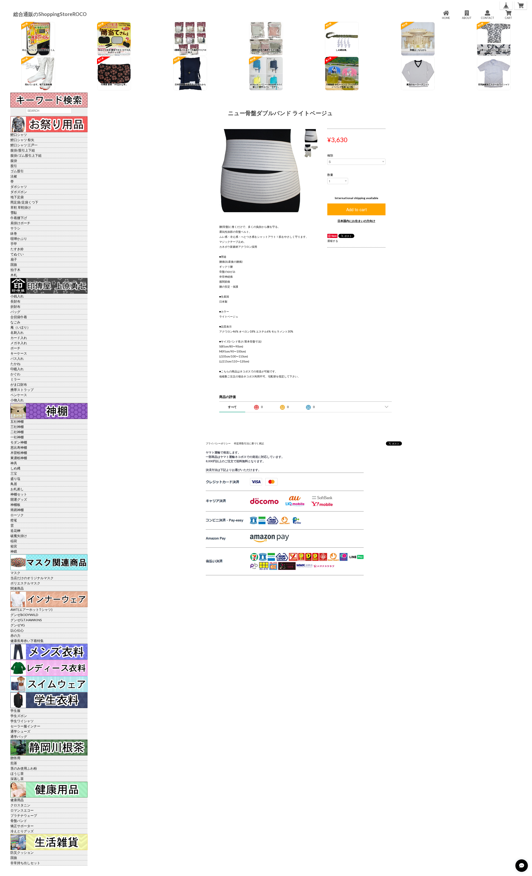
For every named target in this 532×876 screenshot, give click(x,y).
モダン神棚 (18, 442)
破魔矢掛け (18, 536)
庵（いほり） (20, 327)
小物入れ (17, 400)
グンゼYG (17, 625)
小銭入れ (17, 296)
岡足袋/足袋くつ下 (24, 202)
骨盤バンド (18, 821)
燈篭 (13, 520)
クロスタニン (20, 805)
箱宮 (13, 546)
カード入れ (18, 338)
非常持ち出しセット (25, 863)
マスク (15, 573)
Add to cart (356, 209)
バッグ (15, 312)
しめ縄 (15, 468)
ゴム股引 (17, 171)
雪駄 (13, 212)
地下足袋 (17, 197)
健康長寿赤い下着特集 (27, 641)
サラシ (15, 228)
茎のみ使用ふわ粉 (23, 768)
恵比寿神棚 (18, 447)
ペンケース (18, 395)
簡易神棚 (17, 510)
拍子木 (15, 270)
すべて (232, 407)
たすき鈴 (17, 249)
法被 (13, 176)
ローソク (17, 515)
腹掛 (13, 161)
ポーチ (15, 348)
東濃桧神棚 (18, 458)
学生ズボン (18, 716)
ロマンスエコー (22, 810)
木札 (13, 275)
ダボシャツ (18, 187)
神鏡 (13, 551)
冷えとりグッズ (22, 831)
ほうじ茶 (17, 773)
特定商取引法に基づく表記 (249, 443)
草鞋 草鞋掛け (20, 207)
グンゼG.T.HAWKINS (26, 620)
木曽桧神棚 (18, 453)
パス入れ (17, 358)
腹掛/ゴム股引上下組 (26, 155)
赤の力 (15, 635)
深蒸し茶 (17, 779)
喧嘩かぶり (18, 238)
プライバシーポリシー (218, 443)
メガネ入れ (18, 343)
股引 (13, 166)
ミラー (15, 379)
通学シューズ (20, 731)
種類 (330, 155)
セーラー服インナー (25, 726)
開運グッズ (18, 499)
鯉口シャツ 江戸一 (24, 145)
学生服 (15, 710)
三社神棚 (17, 427)
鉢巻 (13, 233)
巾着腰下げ (18, 218)
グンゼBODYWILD (24, 615)
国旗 (13, 264)
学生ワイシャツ (22, 721)
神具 (13, 463)
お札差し (17, 489)
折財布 (15, 306)
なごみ (15, 322)
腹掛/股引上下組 (22, 150)
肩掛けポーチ (20, 223)
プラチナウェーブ (23, 815)
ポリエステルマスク (25, 583)
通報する (332, 241)
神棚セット (18, 494)
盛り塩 (15, 479)
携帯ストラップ (22, 390)
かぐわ (15, 374)
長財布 (15, 301)
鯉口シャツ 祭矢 (22, 140)
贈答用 (15, 758)
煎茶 (13, 763)
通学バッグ (18, 736)
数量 (330, 174)
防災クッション (22, 852)
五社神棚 (17, 421)
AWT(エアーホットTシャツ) (31, 609)
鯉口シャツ (18, 135)
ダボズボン (18, 192)
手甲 (13, 244)
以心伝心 (17, 630)
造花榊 (15, 530)
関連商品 (17, 588)
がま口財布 (18, 384)
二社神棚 (17, 432)
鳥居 (13, 484)
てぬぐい (17, 254)
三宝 (13, 473)
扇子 (13, 259)
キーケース (18, 353)
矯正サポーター (22, 826)
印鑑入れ (17, 369)
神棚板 (15, 504)
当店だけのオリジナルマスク (32, 578)
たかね (15, 364)
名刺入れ (17, 332)
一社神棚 (17, 437)
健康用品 (17, 800)
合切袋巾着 (18, 317)
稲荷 (13, 541)
